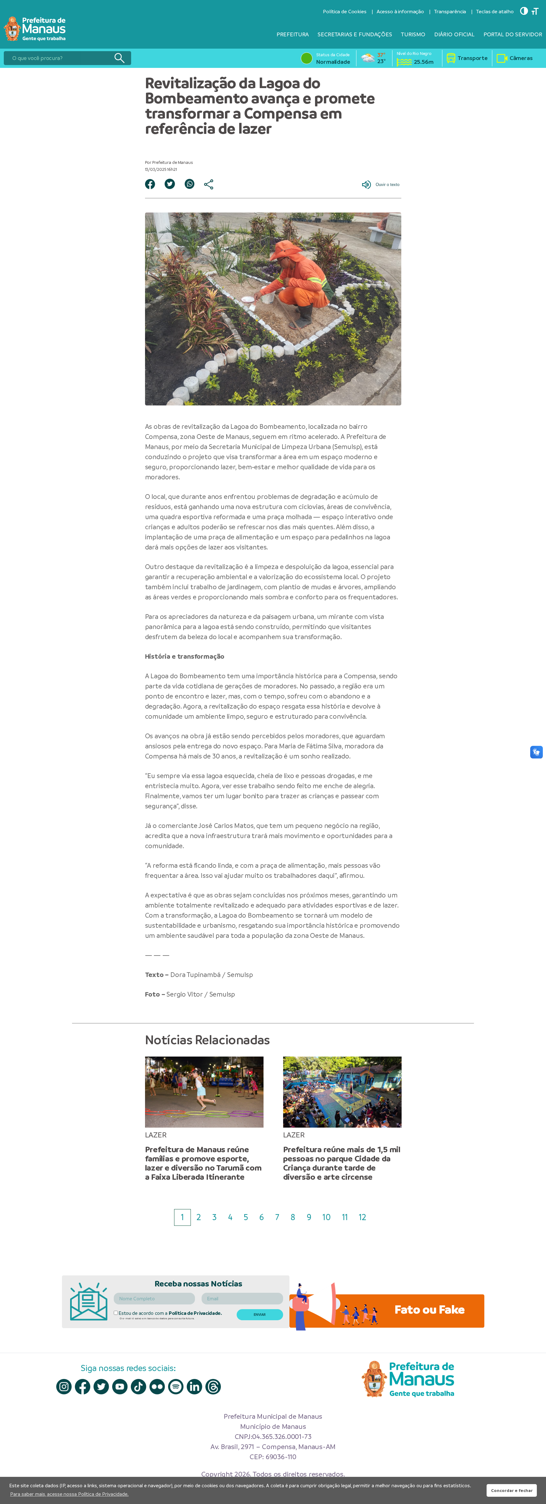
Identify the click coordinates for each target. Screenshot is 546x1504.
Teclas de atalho (495, 11)
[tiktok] (138, 1386)
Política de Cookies (344, 11)
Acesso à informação (400, 11)
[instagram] (64, 1386)
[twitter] (101, 1386)
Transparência (450, 11)
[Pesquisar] (119, 58)
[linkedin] (194, 1386)
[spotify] (176, 1386)
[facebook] (82, 1386)
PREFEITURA (292, 34)
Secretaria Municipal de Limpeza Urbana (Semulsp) (285, 446)
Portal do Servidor (512, 34)
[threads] (213, 1386)
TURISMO (413, 34)
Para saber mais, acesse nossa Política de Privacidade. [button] (69, 1494)
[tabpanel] (204, 1119)
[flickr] (157, 1386)
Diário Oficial (454, 34)
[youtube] (120, 1386)
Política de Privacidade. (195, 1313)
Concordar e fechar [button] (512, 1490)
